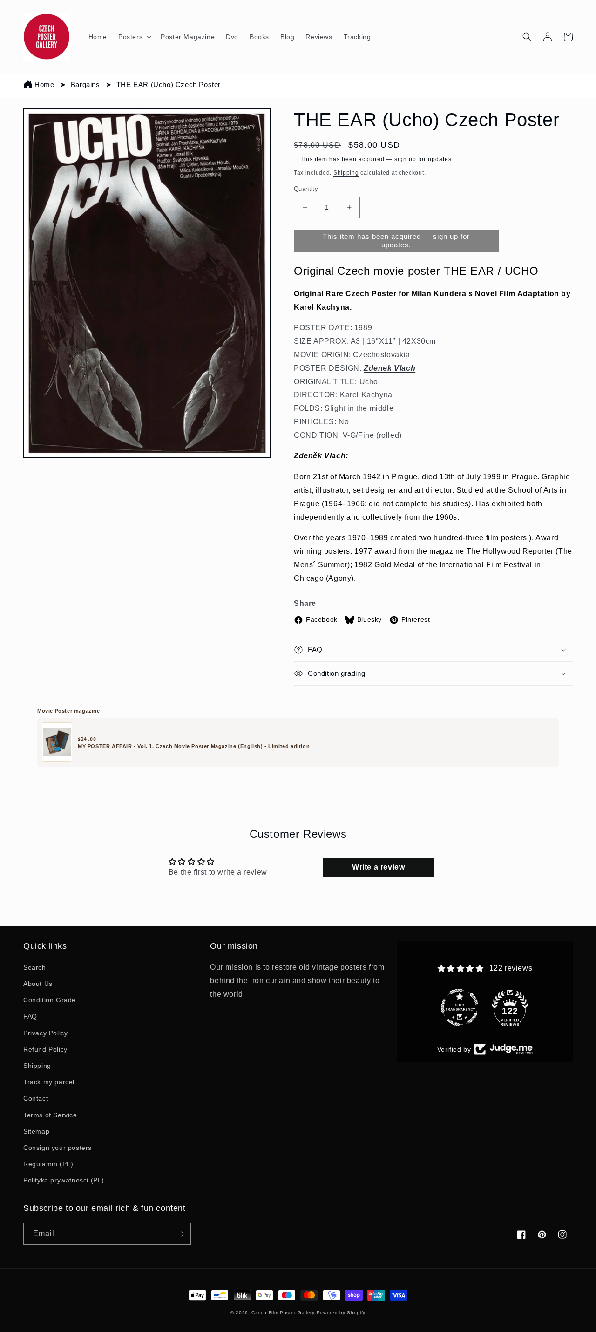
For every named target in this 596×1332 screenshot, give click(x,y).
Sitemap (36, 1131)
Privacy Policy (45, 1033)
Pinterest (415, 619)
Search (34, 967)
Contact (35, 1098)
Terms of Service (50, 1115)
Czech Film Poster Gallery (283, 1312)
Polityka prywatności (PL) (63, 1180)
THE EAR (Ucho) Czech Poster (168, 84)
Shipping (346, 173)
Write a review (378, 867)
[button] (134, 37)
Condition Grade (49, 1000)
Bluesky (369, 619)
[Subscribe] (180, 1234)
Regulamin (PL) (48, 1164)
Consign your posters (57, 1147)
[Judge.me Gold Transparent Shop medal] (459, 985)
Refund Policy (45, 1049)
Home (44, 84)
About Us (38, 983)
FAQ (30, 1016)
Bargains (85, 84)
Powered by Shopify (341, 1312)
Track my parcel (48, 1082)
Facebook (322, 619)
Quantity (306, 188)
